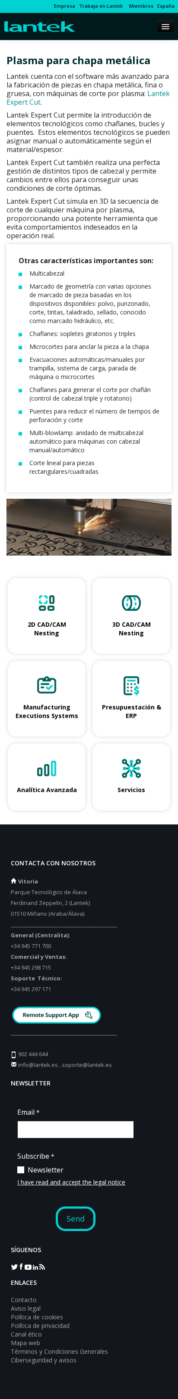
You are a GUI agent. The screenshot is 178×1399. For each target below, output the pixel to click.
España (166, 6)
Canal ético (26, 1334)
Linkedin (35, 1266)
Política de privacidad (40, 1325)
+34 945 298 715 (31, 967)
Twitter (14, 1266)
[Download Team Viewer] (58, 1016)
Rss (41, 1266)
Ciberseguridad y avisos (43, 1360)
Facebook (21, 1266)
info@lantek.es (38, 1065)
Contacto (24, 1300)
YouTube (28, 1266)
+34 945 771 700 (31, 946)
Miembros (140, 6)
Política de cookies (37, 1317)
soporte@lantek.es (87, 1065)
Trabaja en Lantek (101, 6)
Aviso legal (26, 1308)
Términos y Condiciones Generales (59, 1351)
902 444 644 (33, 1054)
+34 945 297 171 (31, 989)
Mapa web (25, 1343)
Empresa (64, 6)
